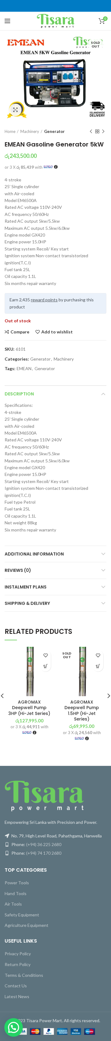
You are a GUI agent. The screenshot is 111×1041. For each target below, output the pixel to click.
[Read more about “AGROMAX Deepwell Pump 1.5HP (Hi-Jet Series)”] (97, 666)
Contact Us (16, 985)
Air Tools (13, 904)
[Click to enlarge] (15, 110)
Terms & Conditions (24, 975)
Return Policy (18, 964)
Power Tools (17, 882)
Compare (19, 332)
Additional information (34, 554)
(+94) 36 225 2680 (43, 844)
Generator (54, 131)
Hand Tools (16, 893)
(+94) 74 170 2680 (43, 853)
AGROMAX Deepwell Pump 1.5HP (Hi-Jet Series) (81, 710)
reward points (44, 299)
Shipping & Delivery (27, 603)
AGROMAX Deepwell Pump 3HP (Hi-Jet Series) (29, 707)
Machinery (29, 131)
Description (19, 394)
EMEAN (24, 368)
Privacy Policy (18, 953)
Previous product (91, 131)
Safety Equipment (22, 914)
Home (10, 131)
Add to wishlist (57, 332)
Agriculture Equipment (26, 925)
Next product (103, 131)
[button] (45, 666)
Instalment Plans (26, 587)
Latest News (17, 996)
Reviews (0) (18, 570)
